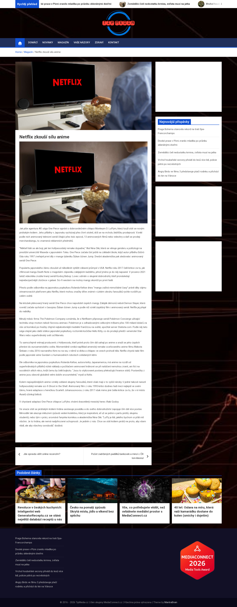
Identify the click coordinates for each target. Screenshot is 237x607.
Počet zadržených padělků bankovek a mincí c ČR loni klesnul (117, 456)
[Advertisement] (188, 86)
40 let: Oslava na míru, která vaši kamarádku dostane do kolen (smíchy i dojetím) (193, 511)
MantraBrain (170, 602)
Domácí (33, 42)
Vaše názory (82, 42)
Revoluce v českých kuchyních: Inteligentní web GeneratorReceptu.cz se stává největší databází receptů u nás (40, 513)
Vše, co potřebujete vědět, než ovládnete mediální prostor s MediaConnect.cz (143, 511)
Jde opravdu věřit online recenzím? (41, 454)
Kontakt (113, 42)
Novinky (47, 42)
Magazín (63, 42)
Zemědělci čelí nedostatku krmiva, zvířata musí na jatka (187, 152)
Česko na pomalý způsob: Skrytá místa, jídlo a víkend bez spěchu (92, 511)
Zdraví (99, 42)
